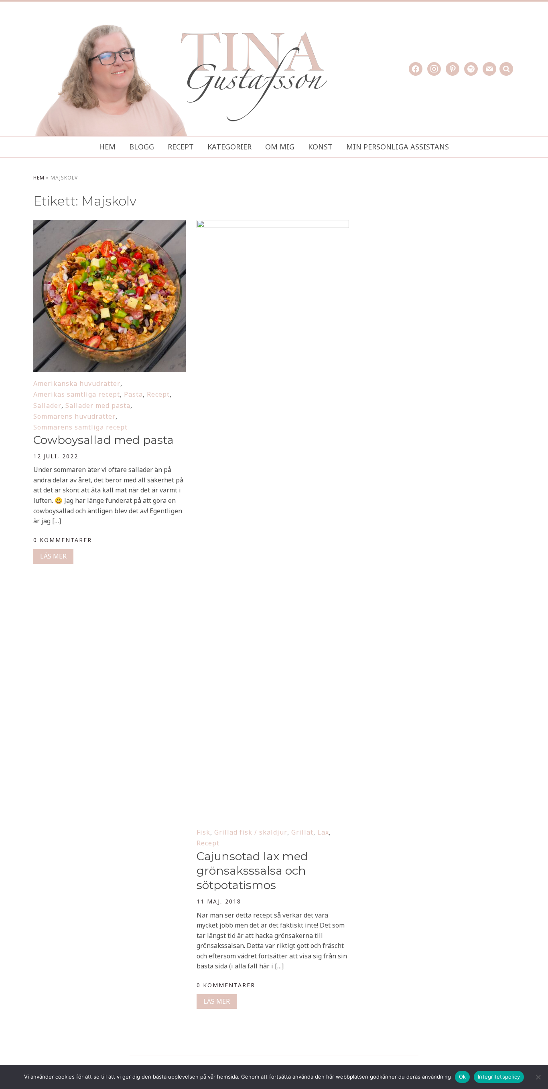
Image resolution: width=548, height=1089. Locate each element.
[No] (538, 1077)
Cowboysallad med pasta (103, 440)
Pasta (133, 394)
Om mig (279, 146)
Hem (107, 146)
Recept (181, 146)
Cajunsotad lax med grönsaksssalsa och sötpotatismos (252, 870)
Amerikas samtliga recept (76, 394)
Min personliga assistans (397, 146)
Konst (320, 146)
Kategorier (229, 146)
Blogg (141, 146)
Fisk (203, 832)
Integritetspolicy (499, 1076)
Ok (462, 1076)
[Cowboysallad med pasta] (109, 225)
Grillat (302, 832)
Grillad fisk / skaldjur (250, 832)
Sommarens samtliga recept (80, 427)
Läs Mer (53, 556)
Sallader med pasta (97, 405)
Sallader (47, 405)
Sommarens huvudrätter (74, 416)
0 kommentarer (62, 540)
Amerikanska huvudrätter (76, 383)
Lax (323, 832)
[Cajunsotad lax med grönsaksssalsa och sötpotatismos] (273, 225)
